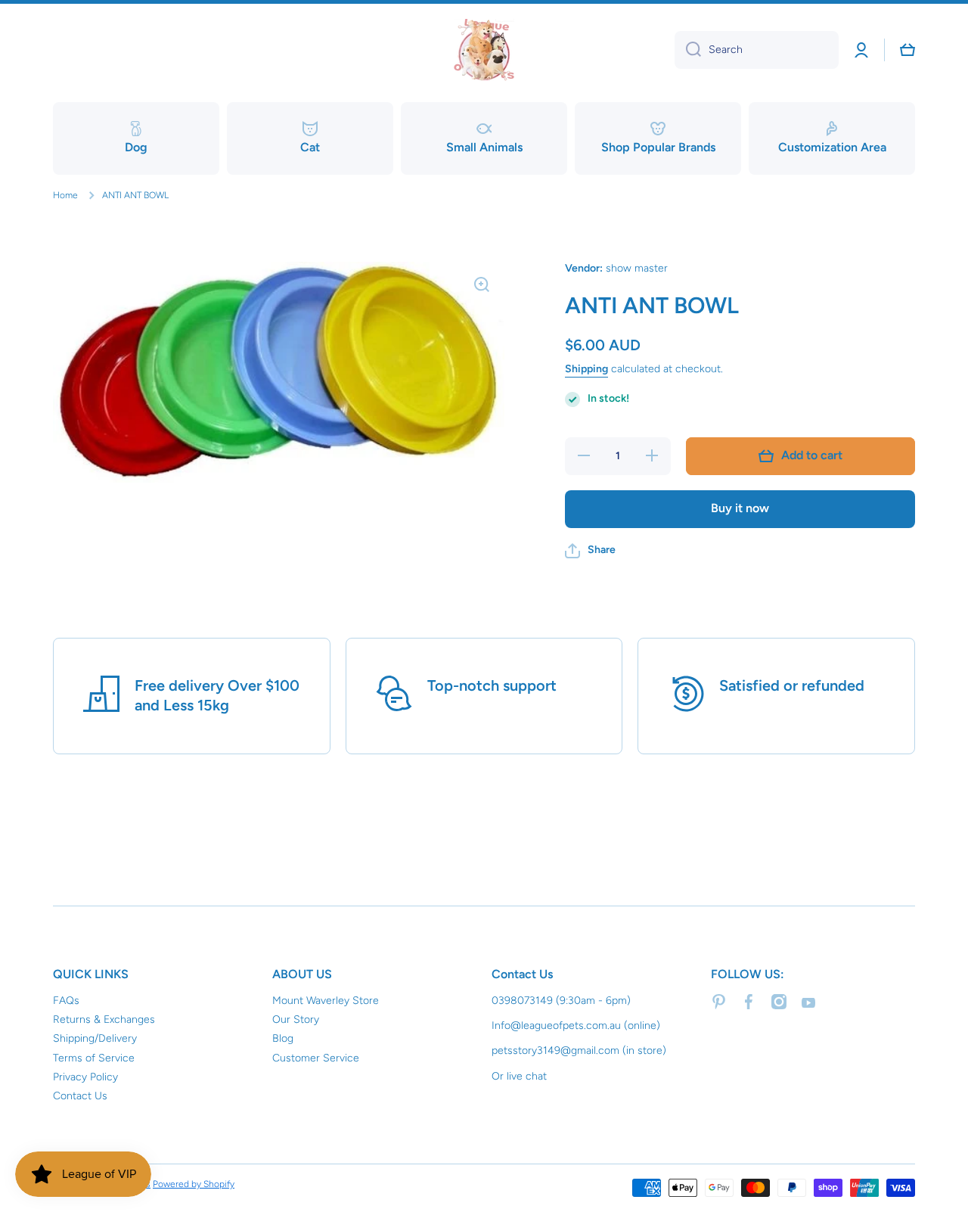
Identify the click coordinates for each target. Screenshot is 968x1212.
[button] (590, 550)
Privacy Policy (85, 1077)
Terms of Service (94, 1058)
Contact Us (80, 1095)
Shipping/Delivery (95, 1038)
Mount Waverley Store (325, 1000)
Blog (282, 1038)
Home (65, 195)
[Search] (688, 50)
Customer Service (315, 1058)
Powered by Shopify (193, 1184)
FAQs (66, 1000)
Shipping (586, 368)
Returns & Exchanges (104, 1019)
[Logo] (484, 50)
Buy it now (740, 508)
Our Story (295, 1019)
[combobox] (757, 50)
